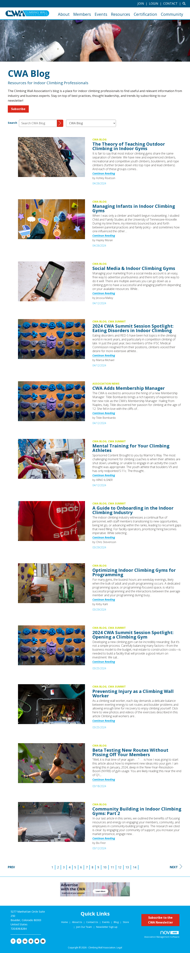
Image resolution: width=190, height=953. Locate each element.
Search (12, 122)
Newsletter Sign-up (106, 927)
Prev (11, 867)
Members (82, 14)
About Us (77, 922)
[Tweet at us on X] (19, 941)
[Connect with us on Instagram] (30, 941)
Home (64, 922)
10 (105, 867)
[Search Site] (185, 3)
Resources (120, 14)
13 (127, 867)
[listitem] (142, 3)
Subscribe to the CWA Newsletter (160, 920)
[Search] (60, 123)
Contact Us (92, 922)
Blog (116, 922)
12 (119, 867)
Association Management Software (161, 936)
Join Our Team (84, 927)
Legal (119, 947)
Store (126, 922)
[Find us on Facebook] (13, 941)
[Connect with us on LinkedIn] (24, 941)
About (64, 14)
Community (172, 14)
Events (101, 14)
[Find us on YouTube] (36, 941)
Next (174, 867)
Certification (145, 14)
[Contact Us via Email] (43, 941)
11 (112, 867)
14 (134, 867)
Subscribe (18, 109)
